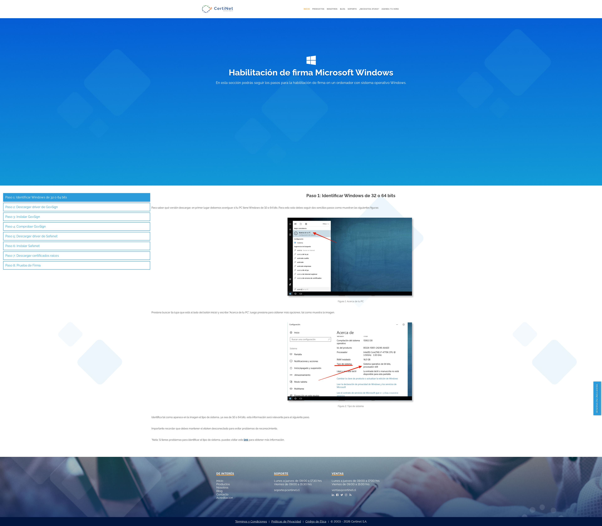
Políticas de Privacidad (286, 521)
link (246, 439)
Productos (318, 9)
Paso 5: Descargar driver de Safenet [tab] (31, 236)
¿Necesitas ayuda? (369, 9)
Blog (342, 9)
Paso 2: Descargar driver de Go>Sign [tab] (31, 207)
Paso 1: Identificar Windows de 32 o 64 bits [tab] (36, 197)
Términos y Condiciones (251, 521)
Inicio (307, 9)
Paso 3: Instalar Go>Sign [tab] (22, 217)
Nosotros (332, 9)
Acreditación (224, 497)
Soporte (352, 9)
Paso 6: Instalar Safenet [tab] (22, 246)
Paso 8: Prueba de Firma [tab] (23, 265)
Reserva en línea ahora (597, 398)
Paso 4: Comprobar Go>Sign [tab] (25, 226)
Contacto (222, 494)
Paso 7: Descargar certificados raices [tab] (32, 256)
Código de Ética (315, 521)
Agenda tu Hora (390, 9)
